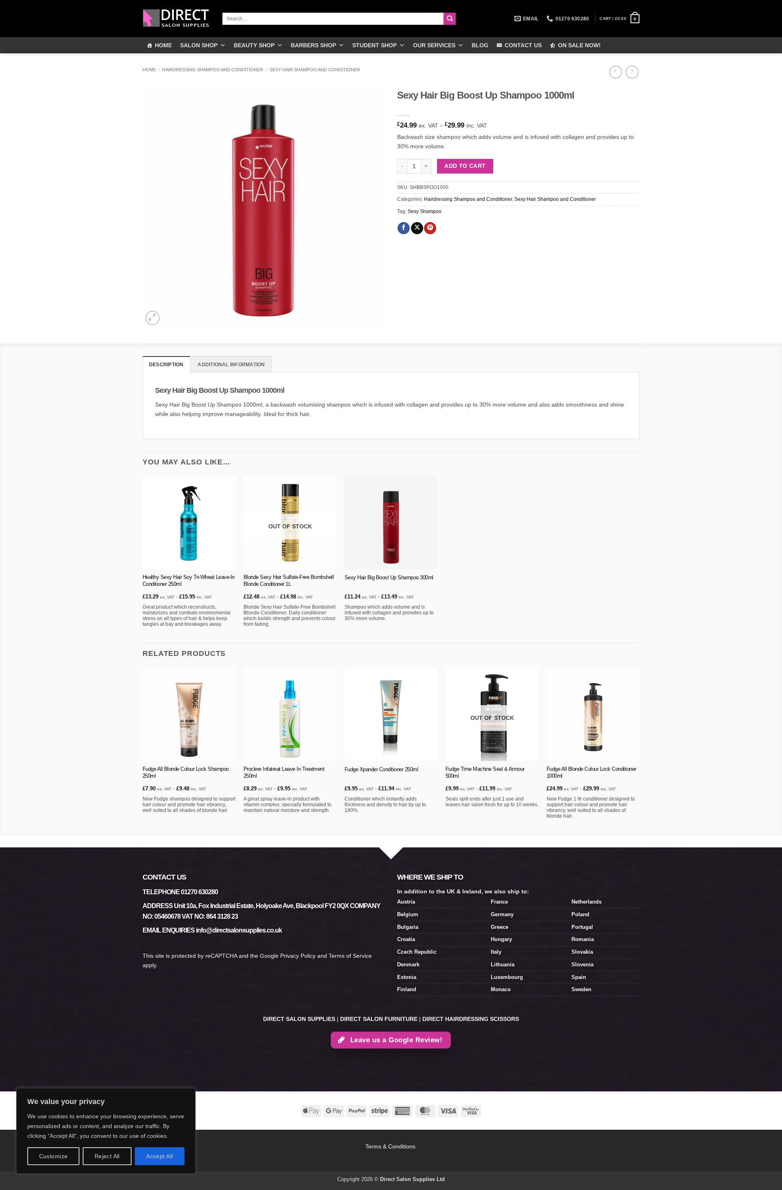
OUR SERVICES (434, 45)
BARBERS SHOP (313, 45)
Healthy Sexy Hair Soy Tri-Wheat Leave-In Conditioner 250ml (189, 580)
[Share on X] (417, 228)
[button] (619, 19)
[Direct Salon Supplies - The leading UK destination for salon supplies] (176, 18)
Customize (53, 1156)
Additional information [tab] (231, 364)
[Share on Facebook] (404, 228)
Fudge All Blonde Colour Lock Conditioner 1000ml (591, 772)
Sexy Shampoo (425, 211)
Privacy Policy (298, 955)
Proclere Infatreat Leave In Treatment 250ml (284, 772)
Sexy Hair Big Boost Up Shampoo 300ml (389, 577)
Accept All (159, 1156)
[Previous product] (632, 72)
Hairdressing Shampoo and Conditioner (212, 69)
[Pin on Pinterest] (430, 228)
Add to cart (465, 166)
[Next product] (615, 72)
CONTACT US (523, 45)
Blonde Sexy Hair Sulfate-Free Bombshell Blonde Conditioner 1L (289, 580)
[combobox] (333, 19)
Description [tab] (166, 364)
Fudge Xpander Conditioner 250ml (381, 769)
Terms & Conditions (391, 1146)
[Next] (639, 750)
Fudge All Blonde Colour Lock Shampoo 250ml (186, 772)
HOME (163, 45)
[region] (106, 1131)
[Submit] (450, 19)
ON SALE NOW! (579, 45)
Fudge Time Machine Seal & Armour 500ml (485, 772)
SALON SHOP (198, 45)
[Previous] (143, 750)
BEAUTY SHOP (254, 45)
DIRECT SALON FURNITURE (378, 1019)
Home (149, 69)
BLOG (480, 45)
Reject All (107, 1156)
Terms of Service (350, 955)
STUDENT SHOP (374, 45)
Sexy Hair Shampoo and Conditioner (315, 69)
